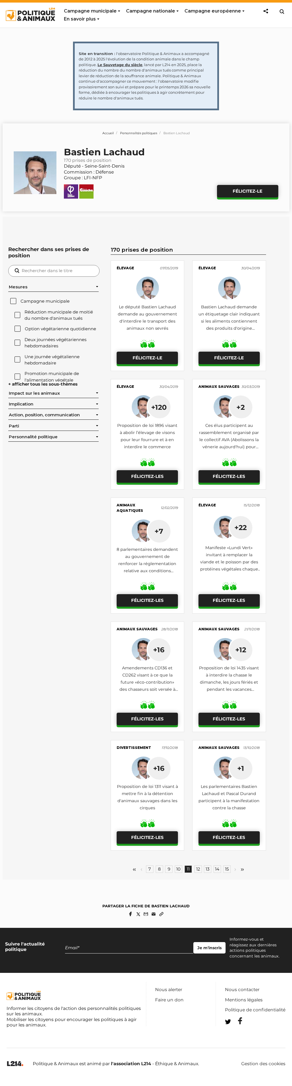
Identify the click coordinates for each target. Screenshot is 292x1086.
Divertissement (134, 747)
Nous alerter (168, 989)
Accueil (108, 133)
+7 (159, 531)
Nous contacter (242, 989)
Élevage (125, 268)
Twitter (236, 1032)
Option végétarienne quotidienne (60, 328)
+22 (240, 527)
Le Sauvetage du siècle (120, 64)
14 (217, 869)
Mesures (18, 287)
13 (208, 869)
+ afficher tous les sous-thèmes (43, 384)
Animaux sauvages (219, 386)
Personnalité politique (33, 436)
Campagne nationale (150, 11)
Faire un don (169, 1000)
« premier (134, 869)
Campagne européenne (212, 11)
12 (198, 869)
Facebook (236, 1020)
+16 (159, 649)
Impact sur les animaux (34, 393)
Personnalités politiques (138, 133)
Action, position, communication (44, 414)
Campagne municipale (90, 11)
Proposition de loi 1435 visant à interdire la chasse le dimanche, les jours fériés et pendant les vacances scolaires (229, 682)
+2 (240, 407)
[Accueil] (30, 26)
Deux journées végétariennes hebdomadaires (55, 343)
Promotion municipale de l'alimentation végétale (52, 376)
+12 (240, 649)
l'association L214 (131, 1063)
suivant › (235, 869)
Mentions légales (244, 1000)
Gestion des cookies (263, 1063)
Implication (21, 404)
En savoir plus (80, 19)
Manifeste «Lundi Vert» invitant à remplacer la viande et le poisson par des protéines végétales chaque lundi (229, 562)
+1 (240, 768)
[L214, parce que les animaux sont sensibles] (15, 1064)
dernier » (242, 869)
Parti (14, 426)
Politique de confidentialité (255, 1009)
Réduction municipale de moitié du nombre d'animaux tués (59, 315)
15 (227, 869)
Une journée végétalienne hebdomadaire (52, 360)
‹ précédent (141, 869)
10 (178, 869)
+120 (159, 407)
